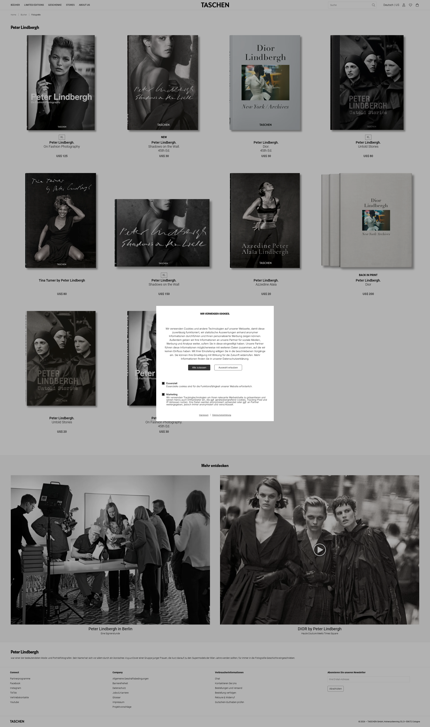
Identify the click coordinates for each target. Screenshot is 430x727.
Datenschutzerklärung (221, 415)
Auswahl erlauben (228, 367)
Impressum (203, 415)
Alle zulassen (199, 367)
